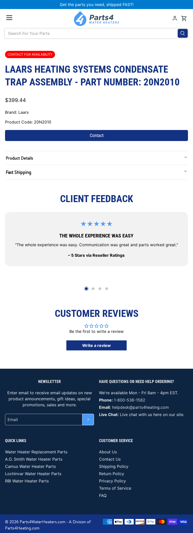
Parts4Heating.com (22, 528)
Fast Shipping (18, 172)
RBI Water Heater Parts (27, 480)
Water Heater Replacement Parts (36, 451)
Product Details (19, 158)
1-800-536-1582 (129, 400)
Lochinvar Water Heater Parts (33, 473)
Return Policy (111, 473)
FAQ (103, 495)
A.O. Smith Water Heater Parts (33, 459)
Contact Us (110, 459)
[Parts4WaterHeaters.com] (96, 18)
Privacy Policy (112, 480)
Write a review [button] (96, 345)
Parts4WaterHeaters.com (42, 521)
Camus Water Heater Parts (30, 466)
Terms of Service (115, 488)
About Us (108, 451)
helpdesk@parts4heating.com (140, 407)
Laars (23, 112)
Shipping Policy (113, 466)
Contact (97, 135)
